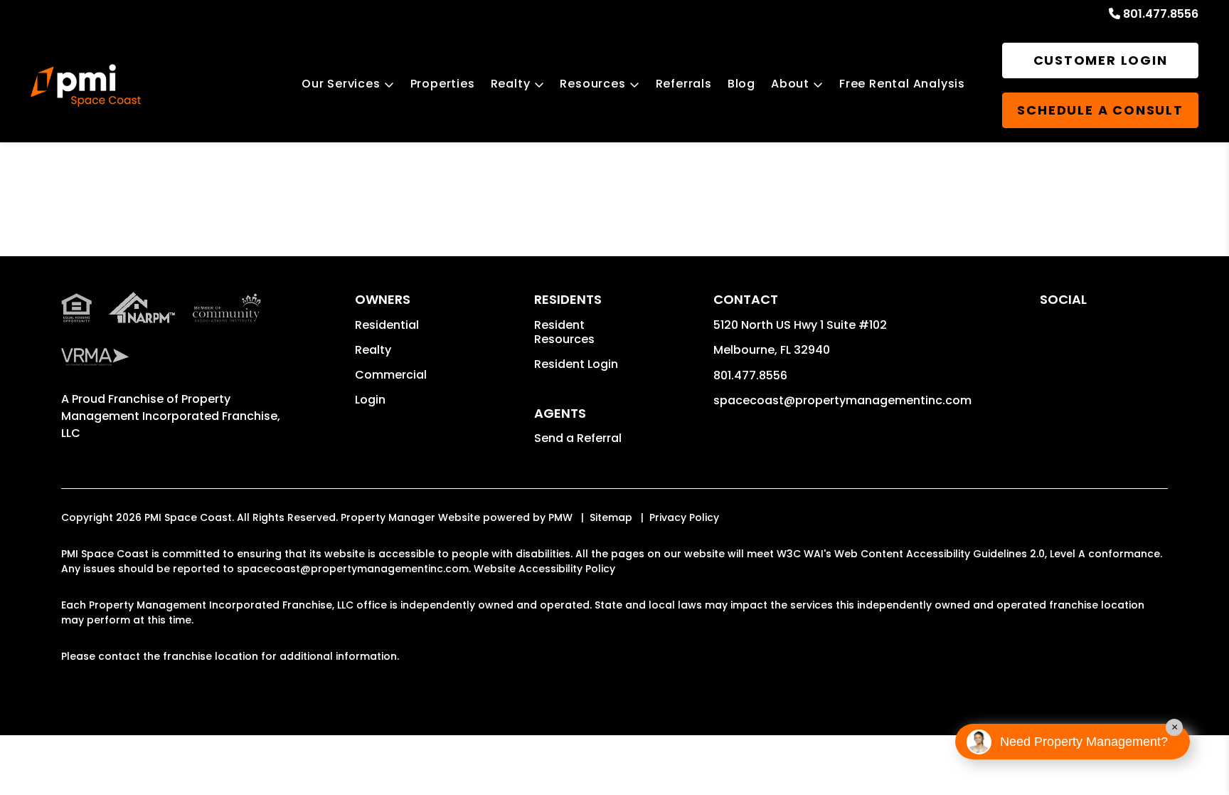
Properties (442, 83)
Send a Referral (578, 438)
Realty (511, 83)
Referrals (684, 83)
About (790, 83)
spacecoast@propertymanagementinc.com (842, 400)
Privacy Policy (684, 517)
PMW (560, 517)
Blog (741, 83)
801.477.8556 (1160, 14)
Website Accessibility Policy (544, 569)
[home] (86, 85)
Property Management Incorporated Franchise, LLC (170, 416)
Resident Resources (564, 332)
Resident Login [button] (576, 364)
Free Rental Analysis (902, 83)
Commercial (391, 375)
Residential (387, 325)
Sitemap (611, 517)
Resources (592, 83)
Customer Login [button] (1100, 60)
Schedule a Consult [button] (1100, 110)
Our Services (341, 83)
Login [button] (370, 399)
